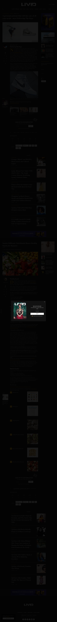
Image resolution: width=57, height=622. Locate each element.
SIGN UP (37, 313)
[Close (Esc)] (44, 302)
